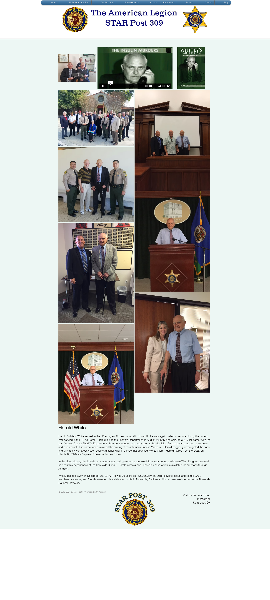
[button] (103, 2)
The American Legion (134, 12)
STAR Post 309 (134, 22)
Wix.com (102, 492)
